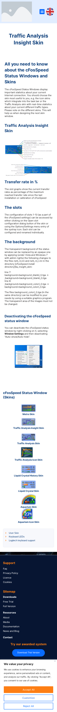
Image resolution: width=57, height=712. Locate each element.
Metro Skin (28, 414)
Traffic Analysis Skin (28, 443)
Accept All (29, 689)
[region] (28, 686)
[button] (42, 11)
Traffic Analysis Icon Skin (28, 459)
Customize (28, 697)
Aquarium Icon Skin (28, 522)
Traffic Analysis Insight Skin (28, 428)
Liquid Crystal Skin (28, 491)
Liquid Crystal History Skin (28, 475)
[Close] (55, 661)
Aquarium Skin (29, 506)
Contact (7, 637)
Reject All (28, 706)
